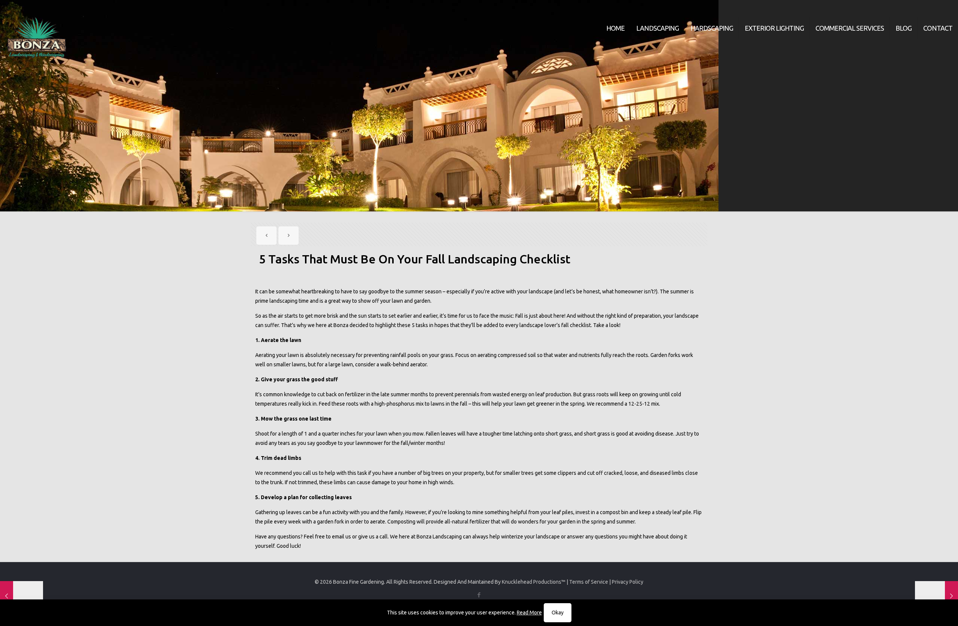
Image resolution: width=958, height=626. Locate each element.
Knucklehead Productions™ (533, 582)
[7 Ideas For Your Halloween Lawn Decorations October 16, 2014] (936, 596)
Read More (529, 613)
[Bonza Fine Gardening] (36, 37)
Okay (558, 613)
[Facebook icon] (479, 595)
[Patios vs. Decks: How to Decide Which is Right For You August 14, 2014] (21, 596)
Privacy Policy (627, 582)
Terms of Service (588, 582)
